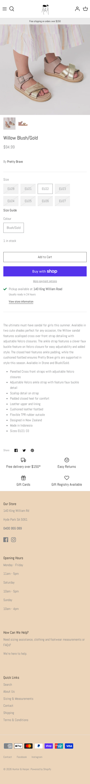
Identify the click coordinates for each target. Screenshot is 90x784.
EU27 (62, 201)
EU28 (11, 189)
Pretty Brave (15, 161)
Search (7, 684)
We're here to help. (15, 653)
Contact (8, 705)
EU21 (28, 189)
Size (6, 179)
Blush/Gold (14, 227)
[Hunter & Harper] (45, 9)
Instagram (37, 757)
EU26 (45, 201)
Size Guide (10, 210)
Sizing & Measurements (18, 698)
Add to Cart (45, 257)
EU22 (45, 189)
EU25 (28, 201)
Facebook (22, 757)
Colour (7, 218)
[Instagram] (13, 539)
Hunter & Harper (20, 769)
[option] (45, 69)
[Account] (76, 8)
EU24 (11, 201)
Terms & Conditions (15, 720)
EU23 (62, 189)
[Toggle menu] (4, 8)
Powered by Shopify (41, 769)
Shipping (8, 713)
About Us (9, 691)
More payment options (45, 281)
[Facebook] (5, 539)
